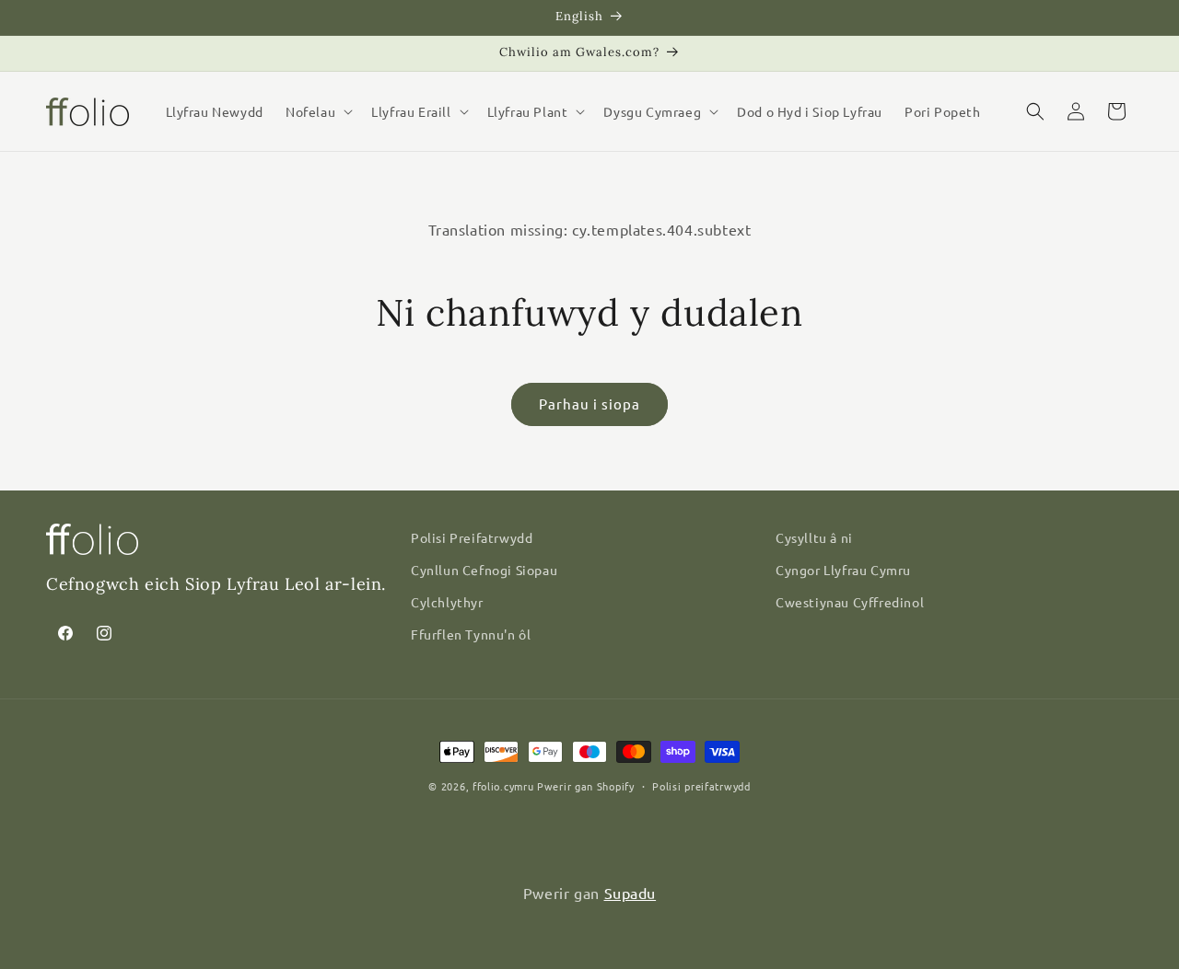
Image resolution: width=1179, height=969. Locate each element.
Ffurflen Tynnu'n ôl (471, 634)
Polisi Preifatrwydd (471, 537)
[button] (317, 111)
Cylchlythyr (447, 602)
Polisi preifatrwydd (701, 786)
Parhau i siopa (589, 403)
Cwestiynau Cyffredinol (850, 602)
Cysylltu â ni (814, 537)
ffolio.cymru (503, 786)
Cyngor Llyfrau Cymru (843, 569)
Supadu (630, 892)
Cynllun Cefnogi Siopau (484, 569)
